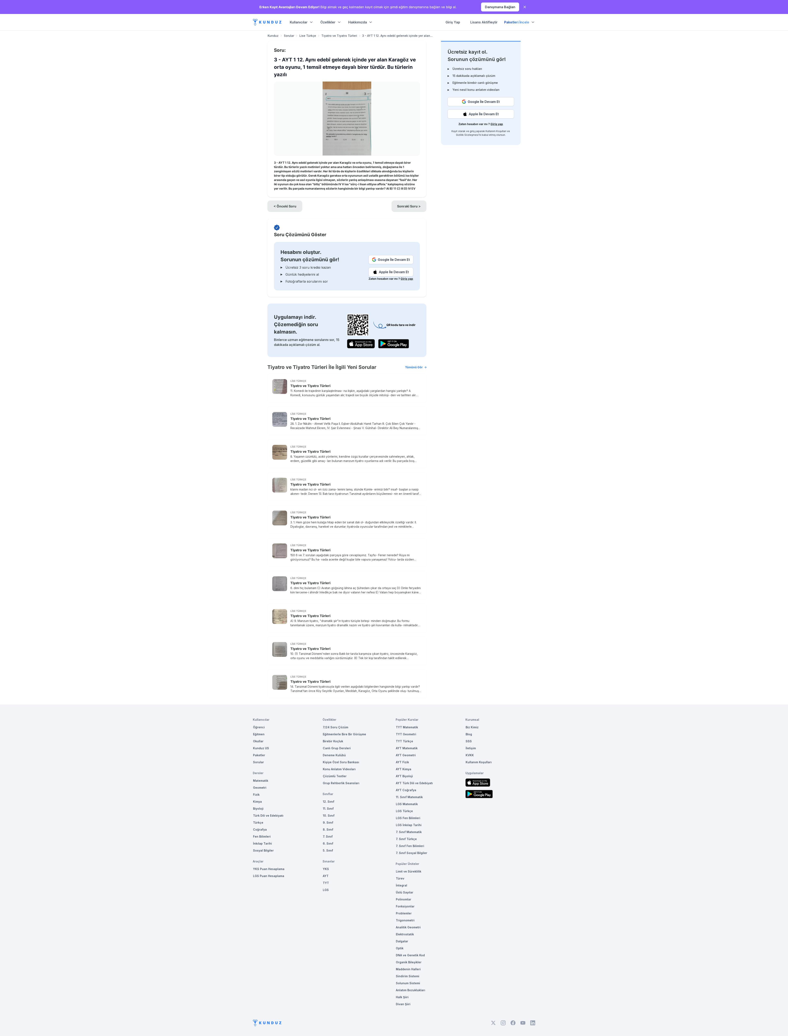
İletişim (471, 748)
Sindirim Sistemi (407, 976)
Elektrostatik (405, 934)
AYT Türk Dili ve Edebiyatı (414, 783)
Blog (469, 734)
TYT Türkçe (404, 741)
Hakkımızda (357, 22)
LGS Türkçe (404, 811)
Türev (400, 878)
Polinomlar (403, 899)
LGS (326, 890)
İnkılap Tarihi (262, 843)
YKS (326, 869)
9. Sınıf (328, 822)
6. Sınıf (328, 843)
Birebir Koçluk (333, 741)
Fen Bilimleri (262, 836)
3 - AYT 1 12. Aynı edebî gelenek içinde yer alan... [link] (397, 35)
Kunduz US (261, 748)
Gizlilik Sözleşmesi (467, 134)
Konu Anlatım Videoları (339, 769)
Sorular (289, 35)
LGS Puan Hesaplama (268, 876)
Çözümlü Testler (335, 776)
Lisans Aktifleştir (484, 22)
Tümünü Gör (414, 367)
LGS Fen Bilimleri (408, 818)
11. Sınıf (328, 808)
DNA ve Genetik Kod (410, 955)
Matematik (260, 780)
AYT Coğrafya (406, 790)
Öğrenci (259, 727)
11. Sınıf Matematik (409, 797)
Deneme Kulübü (334, 755)
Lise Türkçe (307, 35)
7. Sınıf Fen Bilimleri (410, 846)
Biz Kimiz (472, 727)
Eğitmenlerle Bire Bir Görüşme (344, 734)
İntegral (401, 885)
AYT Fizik (402, 762)
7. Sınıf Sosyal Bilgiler (411, 853)
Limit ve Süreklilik (408, 871)
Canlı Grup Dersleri (337, 748)
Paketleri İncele (516, 22)
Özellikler (328, 22)
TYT (326, 883)
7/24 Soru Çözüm (335, 727)
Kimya (257, 801)
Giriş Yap (453, 22)
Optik (399, 948)
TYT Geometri (406, 734)
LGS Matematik (407, 804)
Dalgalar (402, 941)
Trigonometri (405, 920)
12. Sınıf (328, 801)
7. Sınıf (328, 836)
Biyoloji (258, 808)
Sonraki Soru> (409, 206)
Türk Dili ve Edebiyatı (268, 815)
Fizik (256, 794)
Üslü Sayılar (404, 892)
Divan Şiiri (403, 1004)
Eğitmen (259, 734)
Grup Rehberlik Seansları (341, 783)
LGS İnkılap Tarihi (408, 825)
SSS (469, 741)
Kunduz (273, 35)
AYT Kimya (403, 769)
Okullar (258, 741)
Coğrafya (260, 829)
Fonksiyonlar (405, 906)
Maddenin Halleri (408, 969)
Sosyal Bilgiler (263, 850)
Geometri (259, 787)
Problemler (404, 913)
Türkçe (258, 822)
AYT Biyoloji (404, 776)
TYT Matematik (407, 727)
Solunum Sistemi (408, 983)
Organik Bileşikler (408, 962)
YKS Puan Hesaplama (268, 869)
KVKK (470, 755)
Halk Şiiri (402, 997)
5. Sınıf (328, 850)
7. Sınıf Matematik (409, 832)
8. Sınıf (328, 829)
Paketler (259, 755)
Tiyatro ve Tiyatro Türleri (339, 35)
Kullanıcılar (299, 22)
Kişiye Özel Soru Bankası (341, 762)
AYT (326, 876)
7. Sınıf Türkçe (406, 839)
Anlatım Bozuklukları (410, 990)
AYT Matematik (407, 748)
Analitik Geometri (408, 927)
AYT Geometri (406, 755)
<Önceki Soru (285, 206)
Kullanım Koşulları (496, 131)
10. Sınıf (328, 815)
